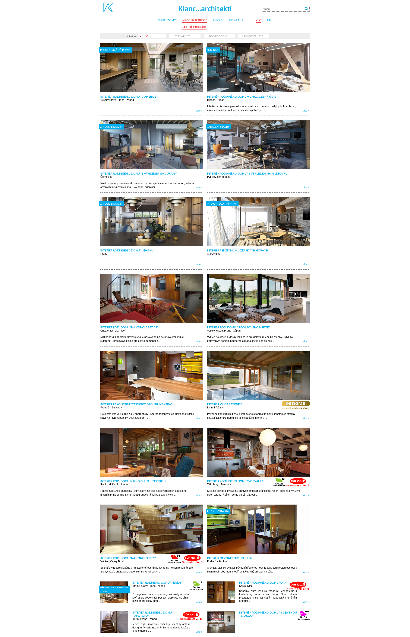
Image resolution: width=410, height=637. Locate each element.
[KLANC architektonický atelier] (212, 11)
